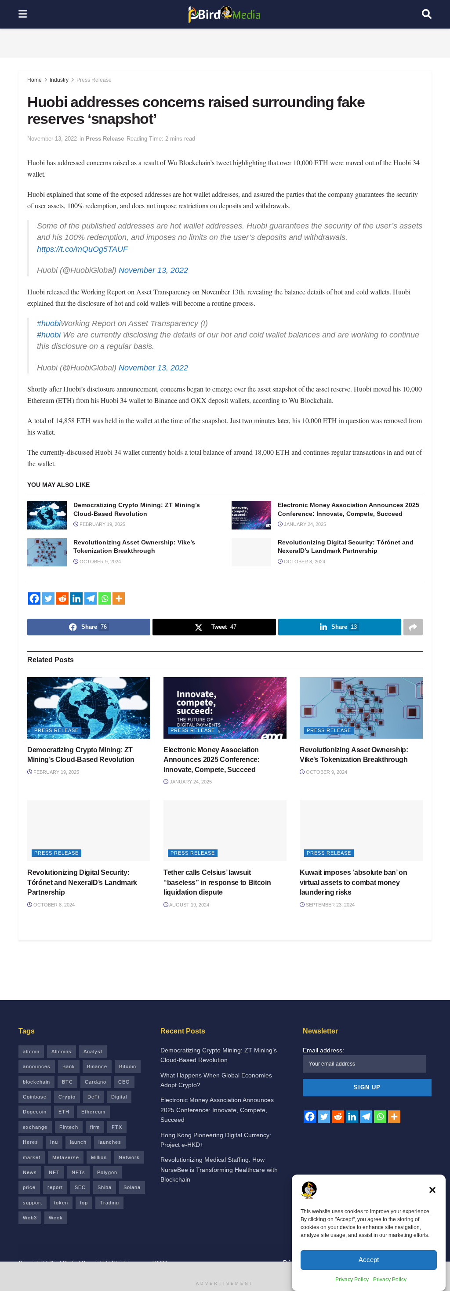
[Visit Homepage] (225, 14)
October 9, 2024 (99, 570)
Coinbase (35, 1105)
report (55, 1196)
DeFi (93, 1105)
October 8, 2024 (304, 570)
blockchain (36, 1090)
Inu (54, 1150)
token (61, 1211)
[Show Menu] (22, 14)
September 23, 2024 (330, 913)
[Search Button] (427, 14)
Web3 (30, 1226)
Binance (97, 1075)
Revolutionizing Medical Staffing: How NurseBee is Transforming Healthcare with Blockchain (219, 1178)
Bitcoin (127, 1075)
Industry (59, 80)
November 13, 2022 (52, 138)
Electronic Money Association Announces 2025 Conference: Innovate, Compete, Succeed (211, 768)
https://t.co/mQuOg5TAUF (82, 253)
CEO (124, 1090)
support (32, 1211)
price (29, 1196)
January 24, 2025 (304, 533)
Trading (109, 1211)
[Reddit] (62, 607)
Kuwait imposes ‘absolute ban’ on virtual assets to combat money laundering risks (353, 891)
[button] (432, 1190)
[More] (118, 607)
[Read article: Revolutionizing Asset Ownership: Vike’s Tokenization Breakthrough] (47, 561)
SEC (80, 1196)
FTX (117, 1136)
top (84, 1211)
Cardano (95, 1090)
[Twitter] (48, 607)
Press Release (94, 80)
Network (129, 1166)
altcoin (31, 1060)
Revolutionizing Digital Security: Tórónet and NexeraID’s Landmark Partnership (82, 891)
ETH (63, 1120)
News (30, 1181)
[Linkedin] (76, 607)
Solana (132, 1196)
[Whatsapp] (104, 607)
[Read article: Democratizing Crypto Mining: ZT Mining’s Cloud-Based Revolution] (47, 524)
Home (34, 80)
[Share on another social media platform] (413, 635)
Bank (68, 1075)
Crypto (67, 1105)
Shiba (105, 1196)
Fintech (68, 1136)
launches (109, 1150)
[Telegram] (90, 607)
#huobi (49, 332)
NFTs (78, 1181)
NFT (54, 1181)
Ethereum (93, 1120)
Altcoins (61, 1060)
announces (37, 1075)
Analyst (92, 1060)
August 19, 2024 (188, 913)
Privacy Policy (352, 1279)
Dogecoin (35, 1120)
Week (56, 1226)
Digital (119, 1105)
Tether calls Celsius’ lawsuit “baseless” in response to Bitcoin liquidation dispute (217, 891)
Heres (30, 1150)
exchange (35, 1136)
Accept (369, 1259)
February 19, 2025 (101, 533)
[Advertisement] (225, 42)
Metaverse (65, 1166)
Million (99, 1166)
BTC (67, 1090)
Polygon (107, 1181)
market (31, 1166)
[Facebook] (34, 607)
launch (78, 1150)
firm (95, 1136)
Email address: (323, 1059)
